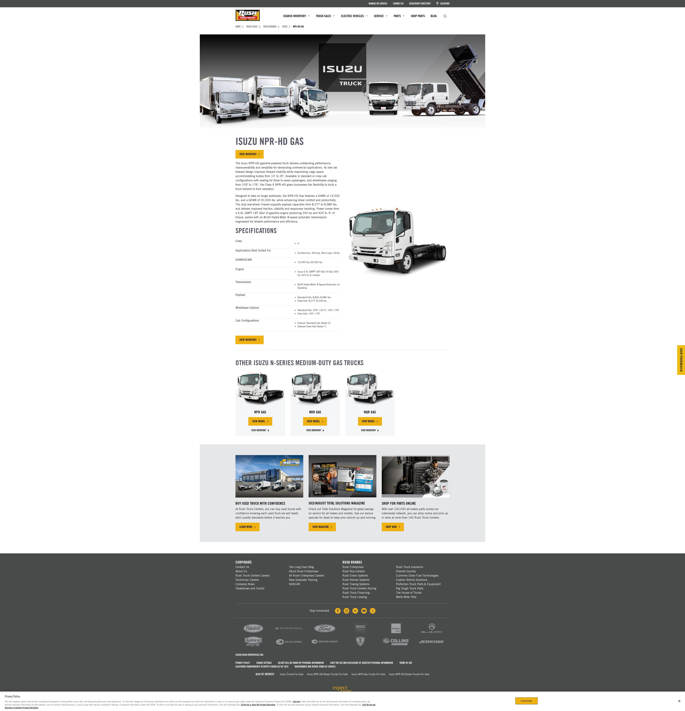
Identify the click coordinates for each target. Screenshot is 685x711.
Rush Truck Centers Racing (359, 588)
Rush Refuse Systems (355, 580)
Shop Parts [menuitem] (418, 16)
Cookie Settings (264, 662)
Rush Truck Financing (356, 592)
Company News (245, 584)
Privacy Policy (242, 662)
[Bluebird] (289, 646)
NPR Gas (260, 412)
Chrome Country (406, 571)
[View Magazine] (342, 476)
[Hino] (360, 633)
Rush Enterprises (353, 567)
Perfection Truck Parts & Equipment (418, 584)
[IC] (360, 646)
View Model (262, 422)
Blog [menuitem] (434, 16)
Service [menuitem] (379, 16)
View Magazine (321, 527)
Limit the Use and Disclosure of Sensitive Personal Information (361, 662)
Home (238, 26)
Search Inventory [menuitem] (294, 16)
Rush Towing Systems (355, 584)
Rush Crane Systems (355, 575)
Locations (445, 3)
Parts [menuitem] (397, 16)
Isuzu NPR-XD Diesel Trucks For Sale (409, 674)
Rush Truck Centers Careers (252, 575)
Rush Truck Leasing (354, 597)
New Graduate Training (303, 580)
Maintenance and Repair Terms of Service (315, 666)
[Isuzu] (396, 633)
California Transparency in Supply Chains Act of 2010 (261, 666)
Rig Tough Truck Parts (409, 588)
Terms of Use (405, 662)
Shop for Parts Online (399, 503)
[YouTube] (364, 611)
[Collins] (396, 646)
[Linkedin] (355, 611)
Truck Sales (252, 26)
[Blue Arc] (431, 633)
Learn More (245, 527)
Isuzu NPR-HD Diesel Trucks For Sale (327, 674)
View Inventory (248, 154)
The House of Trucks (409, 592)
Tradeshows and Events (249, 588)
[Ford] (324, 633)
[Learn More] (269, 476)
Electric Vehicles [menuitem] (352, 16)
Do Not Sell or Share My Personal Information (301, 662)
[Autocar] (253, 646)
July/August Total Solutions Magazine (337, 503)
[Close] (679, 701)
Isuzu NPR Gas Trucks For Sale (368, 674)
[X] (373, 611)
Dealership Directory (420, 3)
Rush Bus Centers (353, 571)
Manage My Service (378, 3)
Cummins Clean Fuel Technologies (417, 575)
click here (296, 701)
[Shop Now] (416, 476)
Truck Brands (269, 26)
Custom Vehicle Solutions (411, 580)
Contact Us (398, 3)
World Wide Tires (406, 597)
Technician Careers (247, 580)
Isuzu (284, 26)
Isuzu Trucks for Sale (291, 674)
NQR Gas (370, 412)
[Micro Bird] (324, 646)
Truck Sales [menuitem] (323, 16)
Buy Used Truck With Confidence (260, 503)
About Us (241, 571)
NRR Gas (315, 412)
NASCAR (294, 584)
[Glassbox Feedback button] (681, 360)
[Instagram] (346, 611)
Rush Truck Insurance (409, 567)
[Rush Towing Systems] (431, 646)
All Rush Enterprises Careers (306, 575)
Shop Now (391, 527)
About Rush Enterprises (303, 571)
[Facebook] (338, 611)
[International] (289, 633)
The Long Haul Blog (301, 567)
